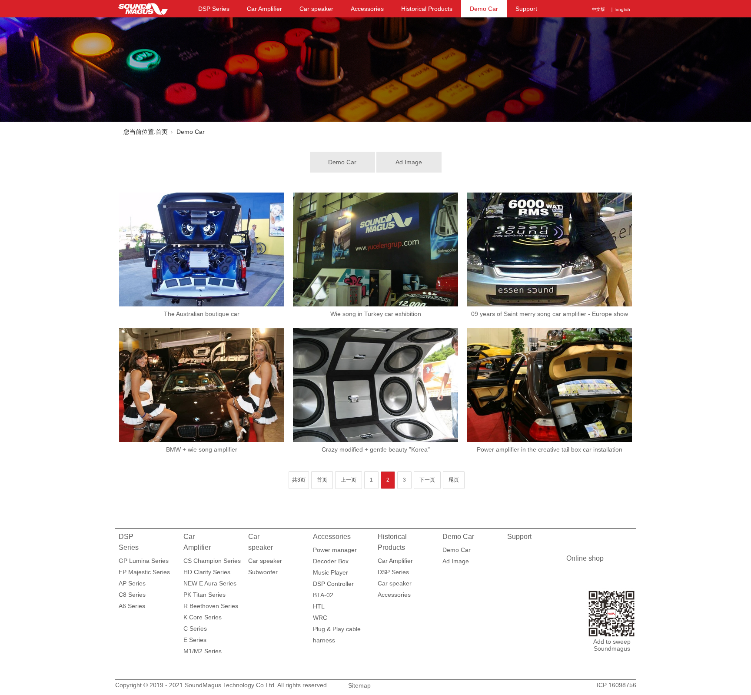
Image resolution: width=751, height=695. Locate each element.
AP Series (132, 583)
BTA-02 (323, 595)
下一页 (427, 480)
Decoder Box (331, 561)
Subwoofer (263, 572)
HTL (319, 606)
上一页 (348, 480)
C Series (195, 628)
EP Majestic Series (144, 572)
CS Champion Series (212, 560)
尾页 (454, 480)
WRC (320, 617)
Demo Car (484, 8)
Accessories (367, 8)
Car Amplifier (264, 8)
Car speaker (316, 8)
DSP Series (213, 8)
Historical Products (426, 8)
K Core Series (202, 617)
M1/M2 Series (202, 651)
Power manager (335, 549)
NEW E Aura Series (209, 583)
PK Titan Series (204, 594)
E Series (194, 639)
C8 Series (132, 594)
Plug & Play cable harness (337, 630)
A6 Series (132, 605)
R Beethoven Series (210, 605)
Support (526, 8)
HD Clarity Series (206, 572)
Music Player (330, 572)
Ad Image (408, 162)
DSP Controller (333, 583)
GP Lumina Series (144, 560)
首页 (162, 131)
